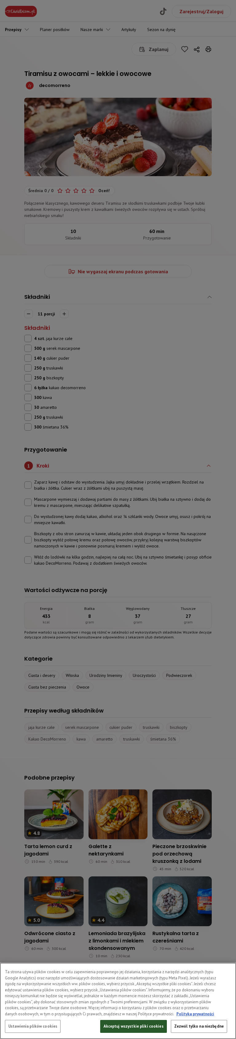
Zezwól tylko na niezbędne (199, 1026)
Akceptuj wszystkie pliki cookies (133, 1026)
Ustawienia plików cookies (32, 1026)
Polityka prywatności (195, 1014)
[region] (118, 1001)
